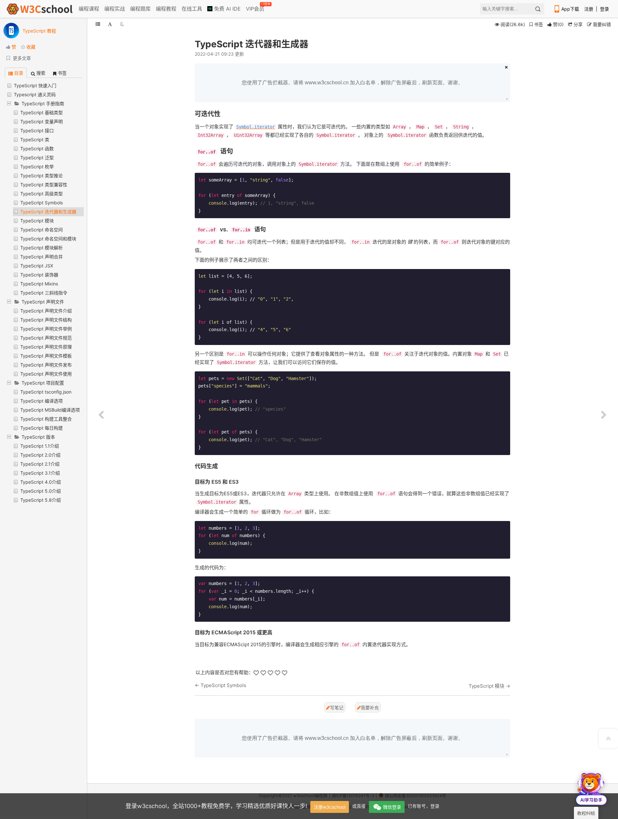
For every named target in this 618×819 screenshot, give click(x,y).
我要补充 (370, 707)
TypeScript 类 (34, 139)
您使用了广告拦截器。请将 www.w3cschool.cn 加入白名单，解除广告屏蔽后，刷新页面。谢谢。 (352, 82)
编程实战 (114, 8)
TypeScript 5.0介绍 (40, 491)
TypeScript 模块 (37, 220)
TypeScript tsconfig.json (45, 392)
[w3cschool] (39, 9)
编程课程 (89, 8)
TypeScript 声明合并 (41, 256)
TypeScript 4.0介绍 (40, 482)
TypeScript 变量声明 (41, 121)
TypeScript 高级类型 (41, 193)
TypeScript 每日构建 (41, 428)
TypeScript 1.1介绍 (39, 446)
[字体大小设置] (110, 24)
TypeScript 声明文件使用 (46, 374)
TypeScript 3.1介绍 (40, 473)
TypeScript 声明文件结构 (46, 319)
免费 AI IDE (226, 8)
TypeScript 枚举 (37, 166)
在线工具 (192, 8)
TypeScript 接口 (37, 130)
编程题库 (140, 8)
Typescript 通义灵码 (35, 94)
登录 (604, 9)
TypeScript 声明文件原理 (46, 346)
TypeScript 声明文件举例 (46, 328)
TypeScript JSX (36, 265)
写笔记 (336, 707)
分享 (577, 24)
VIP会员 (255, 7)
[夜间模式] (122, 24)
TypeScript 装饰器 (39, 274)
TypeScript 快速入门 (35, 85)
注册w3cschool (329, 807)
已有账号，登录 (423, 806)
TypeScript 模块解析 (41, 247)
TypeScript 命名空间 (41, 229)
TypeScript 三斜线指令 (43, 292)
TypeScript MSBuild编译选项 (50, 410)
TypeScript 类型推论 (41, 175)
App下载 (570, 9)
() (558, 24)
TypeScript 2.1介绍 (40, 464)
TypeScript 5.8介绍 (40, 500)
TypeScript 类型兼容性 (43, 184)
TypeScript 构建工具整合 (46, 419)
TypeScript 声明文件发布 (46, 365)
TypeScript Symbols (41, 202)
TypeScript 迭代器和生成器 (48, 211)
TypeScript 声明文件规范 (46, 337)
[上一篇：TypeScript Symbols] (101, 415)
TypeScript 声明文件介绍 (46, 310)
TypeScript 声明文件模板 (46, 355)
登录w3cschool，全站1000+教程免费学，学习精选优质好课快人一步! (216, 806)
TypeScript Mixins (39, 283)
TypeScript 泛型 (37, 157)
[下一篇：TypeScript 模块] (603, 415)
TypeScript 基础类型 (41, 112)
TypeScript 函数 (37, 148)
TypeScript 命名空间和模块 (48, 238)
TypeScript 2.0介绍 (40, 455)
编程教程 (166, 8)
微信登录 (392, 807)
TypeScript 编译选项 (41, 401)
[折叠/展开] (97, 24)
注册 (588, 9)
